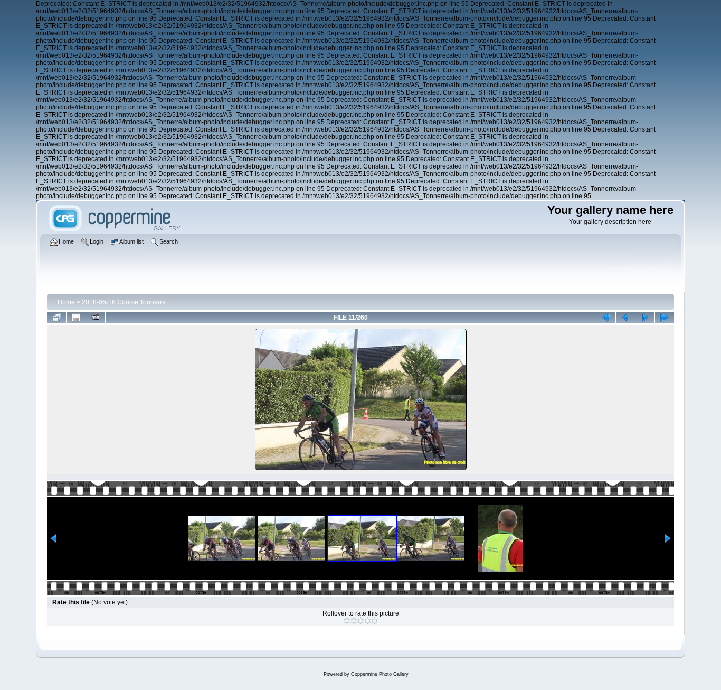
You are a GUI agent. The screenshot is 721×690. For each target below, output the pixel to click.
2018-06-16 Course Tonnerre (124, 302)
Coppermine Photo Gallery (380, 674)
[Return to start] (605, 317)
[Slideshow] (95, 317)
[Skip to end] (664, 317)
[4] (367, 620)
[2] (353, 620)
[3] (360, 620)
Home (66, 302)
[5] (374, 620)
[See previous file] (625, 317)
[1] (347, 620)
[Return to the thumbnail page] (56, 317)
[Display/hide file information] (76, 317)
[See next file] (644, 317)
